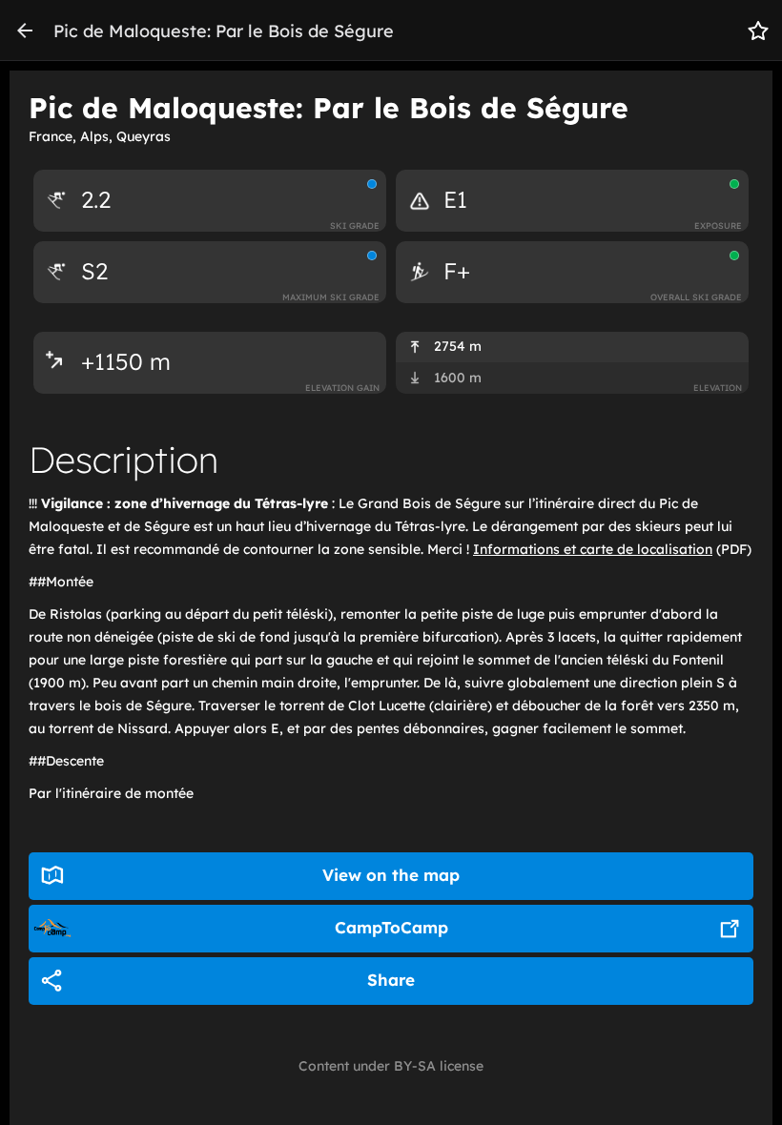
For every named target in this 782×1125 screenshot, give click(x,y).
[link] (24, 30)
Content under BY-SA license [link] (391, 1065)
